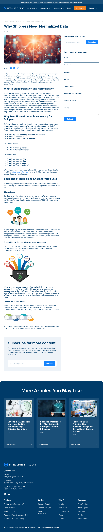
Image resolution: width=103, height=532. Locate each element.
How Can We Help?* (70, 100)
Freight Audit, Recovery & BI (14, 504)
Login (69, 8)
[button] (93, 8)
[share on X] (17, 68)
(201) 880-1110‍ (9, 471)
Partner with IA (64, 511)
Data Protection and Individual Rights (48, 527)
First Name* (67, 65)
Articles (6, 21)
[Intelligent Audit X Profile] (9, 494)
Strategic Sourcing (44, 504)
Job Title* (67, 79)
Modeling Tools (9, 511)
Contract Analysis (44, 508)
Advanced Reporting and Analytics (16, 515)
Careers (61, 515)
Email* (66, 58)
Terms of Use (23, 527)
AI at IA (61, 519)
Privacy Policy (32, 527)
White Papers (83, 508)
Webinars (81, 511)
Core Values (63, 508)
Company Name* (69, 86)
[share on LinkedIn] (14, 68)
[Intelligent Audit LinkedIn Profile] (5, 494)
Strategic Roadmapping (43, 512)
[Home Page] (20, 464)
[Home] (14, 8)
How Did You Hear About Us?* (73, 93)
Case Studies (83, 504)
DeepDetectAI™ (9, 508)
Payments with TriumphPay (14, 519)
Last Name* (67, 72)
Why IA (61, 504)
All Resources (83, 519)
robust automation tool (20, 172)
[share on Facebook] (11, 68)
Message (66, 108)
